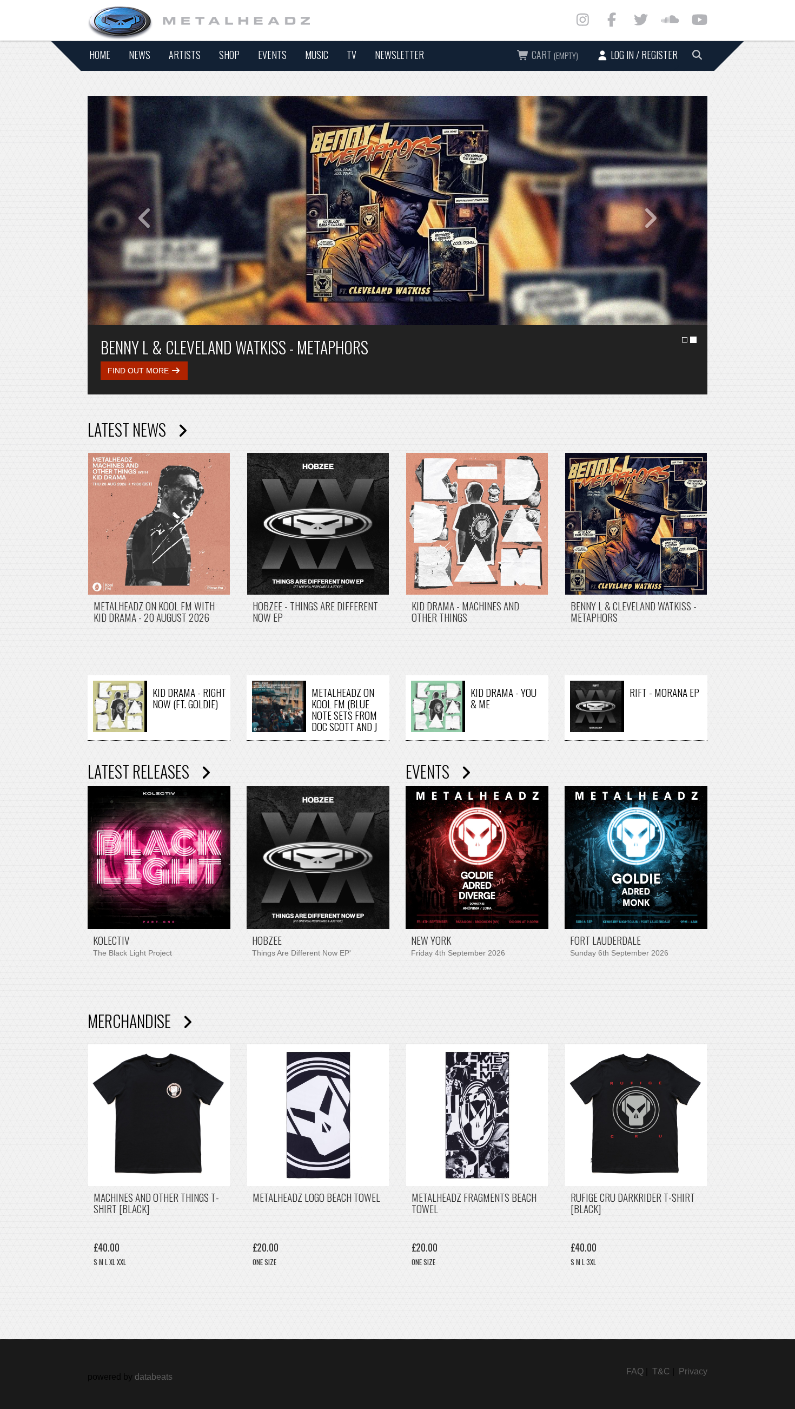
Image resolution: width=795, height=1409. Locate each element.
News (139, 55)
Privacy (693, 1371)
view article (159, 560)
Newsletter (399, 55)
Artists (185, 55)
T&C (661, 1371)
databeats (154, 1376)
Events (272, 55)
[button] (134, 210)
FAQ (635, 1371)
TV (351, 55)
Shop (229, 55)
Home (99, 55)
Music (316, 55)
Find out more (143, 370)
